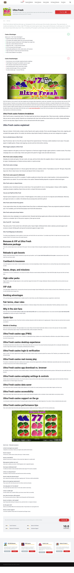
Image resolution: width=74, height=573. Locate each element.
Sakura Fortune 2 (63, 543)
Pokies (22, 2)
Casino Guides (46, 2)
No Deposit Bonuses (55, 2)
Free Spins (63, 2)
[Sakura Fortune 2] (57, 545)
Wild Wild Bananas (12, 543)
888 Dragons (28, 543)
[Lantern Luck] (40, 545)
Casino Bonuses (38, 2)
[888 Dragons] (22, 545)
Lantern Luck (45, 543)
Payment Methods (29, 2)
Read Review (7, 551)
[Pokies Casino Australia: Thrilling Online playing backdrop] (5, 1)
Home (4, 20)
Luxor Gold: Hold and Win (34, 108)
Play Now (62, 12)
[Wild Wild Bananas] (5, 545)
